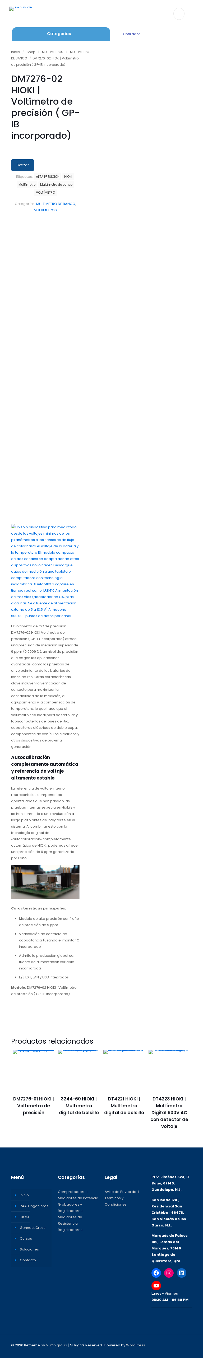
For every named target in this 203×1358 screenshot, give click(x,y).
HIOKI (68, 177)
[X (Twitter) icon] (162, 1345)
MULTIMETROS (52, 52)
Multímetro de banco (56, 185)
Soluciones (29, 1249)
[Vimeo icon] (168, 1345)
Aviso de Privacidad (122, 1191)
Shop (31, 52)
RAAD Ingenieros (34, 1205)
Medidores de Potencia (78, 1198)
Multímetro (27, 185)
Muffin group (56, 1345)
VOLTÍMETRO (45, 192)
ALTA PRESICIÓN (47, 177)
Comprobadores (72, 1191)
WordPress (135, 1345)
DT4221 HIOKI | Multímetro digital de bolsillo (124, 1106)
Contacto (28, 1260)
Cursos (26, 1238)
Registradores (70, 1229)
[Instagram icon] (174, 1345)
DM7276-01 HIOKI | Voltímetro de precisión (33, 1106)
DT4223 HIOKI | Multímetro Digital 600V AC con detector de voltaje (169, 1113)
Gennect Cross (32, 1227)
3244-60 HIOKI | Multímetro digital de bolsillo (79, 1106)
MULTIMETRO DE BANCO (55, 203)
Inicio (15, 52)
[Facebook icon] (157, 1345)
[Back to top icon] (186, 1345)
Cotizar (22, 164)
